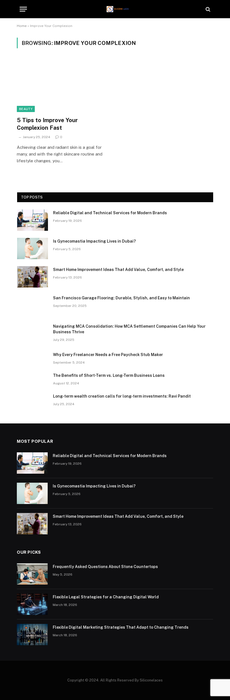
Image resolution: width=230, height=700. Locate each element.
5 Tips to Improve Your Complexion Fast (47, 124)
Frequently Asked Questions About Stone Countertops (105, 566)
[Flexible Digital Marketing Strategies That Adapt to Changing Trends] (32, 634)
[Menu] (23, 9)
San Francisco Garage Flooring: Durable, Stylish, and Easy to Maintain (121, 298)
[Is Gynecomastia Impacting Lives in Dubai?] (32, 248)
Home (22, 26)
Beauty (26, 109)
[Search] (207, 9)
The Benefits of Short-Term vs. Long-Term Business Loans (109, 375)
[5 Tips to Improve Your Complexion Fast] (63, 86)
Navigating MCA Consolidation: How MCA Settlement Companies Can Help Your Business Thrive (129, 329)
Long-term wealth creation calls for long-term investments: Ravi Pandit (122, 396)
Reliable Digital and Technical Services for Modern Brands (110, 213)
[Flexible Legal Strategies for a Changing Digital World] (32, 604)
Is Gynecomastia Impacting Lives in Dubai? (94, 241)
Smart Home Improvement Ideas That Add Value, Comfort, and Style (118, 269)
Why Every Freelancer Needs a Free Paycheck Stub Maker (108, 354)
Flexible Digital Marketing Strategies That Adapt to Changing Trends (120, 627)
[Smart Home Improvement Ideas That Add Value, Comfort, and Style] (32, 277)
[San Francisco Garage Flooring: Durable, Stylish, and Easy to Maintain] (32, 305)
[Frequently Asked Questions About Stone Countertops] (32, 574)
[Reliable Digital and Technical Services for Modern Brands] (32, 220)
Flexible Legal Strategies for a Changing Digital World (106, 597)
